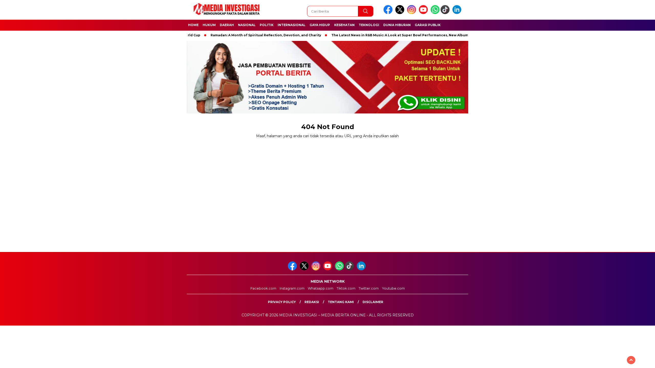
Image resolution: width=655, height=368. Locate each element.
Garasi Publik (428, 25)
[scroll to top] (631, 360)
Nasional (247, 25)
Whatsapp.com (320, 288)
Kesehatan (344, 25)
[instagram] (412, 13)
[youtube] (424, 13)
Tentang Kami (341, 302)
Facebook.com (263, 288)
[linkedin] (457, 13)
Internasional (291, 25)
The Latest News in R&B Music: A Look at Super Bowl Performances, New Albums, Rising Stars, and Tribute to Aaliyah (419, 35)
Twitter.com (369, 288)
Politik (267, 25)
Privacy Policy (282, 302)
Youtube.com (393, 288)
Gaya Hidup (320, 25)
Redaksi (311, 302)
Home (193, 25)
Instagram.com (292, 288)
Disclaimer (373, 302)
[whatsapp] (435, 13)
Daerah (227, 25)
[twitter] (400, 13)
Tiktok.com (346, 288)
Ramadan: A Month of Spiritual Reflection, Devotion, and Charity (253, 35)
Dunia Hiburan (397, 25)
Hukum (209, 25)
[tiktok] (446, 13)
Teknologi (369, 25)
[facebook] (389, 13)
